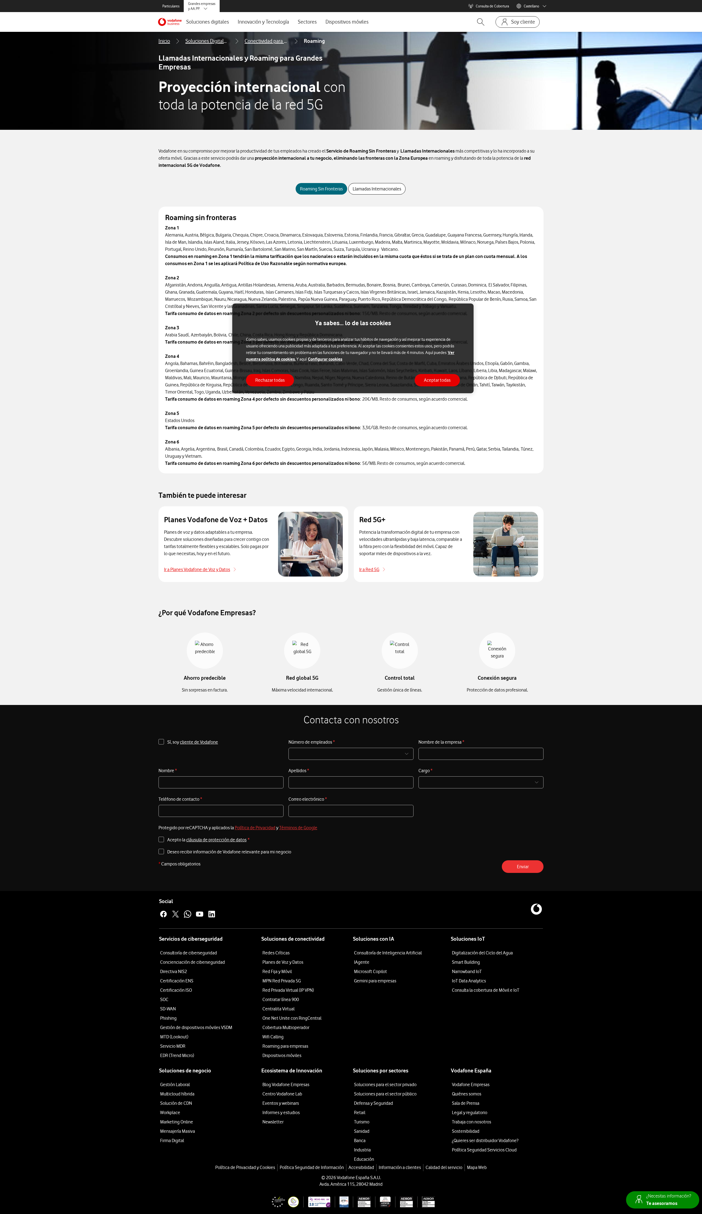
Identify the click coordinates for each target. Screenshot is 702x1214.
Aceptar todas (437, 380)
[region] (353, 348)
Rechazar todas (270, 380)
